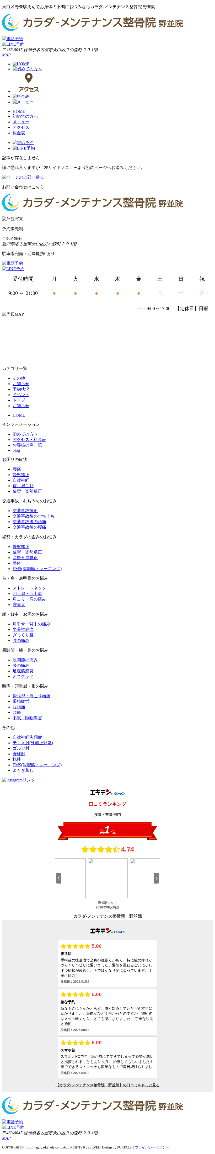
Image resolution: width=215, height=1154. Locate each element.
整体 (17, 563)
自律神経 (21, 480)
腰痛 (17, 469)
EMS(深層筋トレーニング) (37, 568)
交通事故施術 (25, 510)
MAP (6, 55)
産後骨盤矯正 (25, 557)
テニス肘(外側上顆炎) (33, 743)
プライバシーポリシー (152, 1147)
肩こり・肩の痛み (29, 599)
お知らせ (21, 383)
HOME (19, 111)
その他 (19, 378)
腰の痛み (21, 640)
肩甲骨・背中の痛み (31, 624)
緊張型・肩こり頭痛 (31, 696)
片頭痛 (19, 707)
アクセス (21, 127)
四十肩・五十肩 (27, 593)
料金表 (19, 133)
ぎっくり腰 (23, 635)
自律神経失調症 (27, 737)
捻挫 (17, 759)
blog (16, 450)
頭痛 (17, 712)
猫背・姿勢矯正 (27, 491)
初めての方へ (25, 116)
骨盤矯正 (21, 474)
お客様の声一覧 (27, 445)
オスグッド (23, 676)
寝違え (19, 604)
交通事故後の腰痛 (29, 527)
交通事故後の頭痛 (29, 521)
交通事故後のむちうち (34, 516)
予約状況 (21, 389)
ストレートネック (29, 588)
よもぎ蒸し (23, 770)
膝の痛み (21, 665)
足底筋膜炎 (23, 671)
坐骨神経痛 (23, 629)
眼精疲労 (21, 701)
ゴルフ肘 (21, 748)
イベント (21, 394)
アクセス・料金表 (29, 439)
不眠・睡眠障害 (27, 718)
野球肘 (19, 754)
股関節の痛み (25, 660)
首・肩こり (23, 485)
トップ (19, 400)
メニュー (21, 122)
